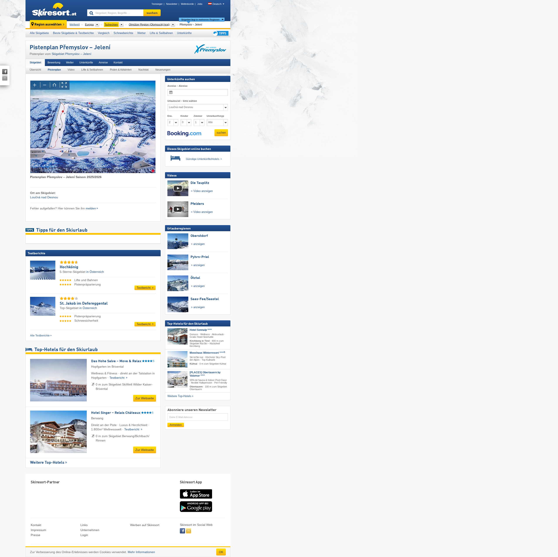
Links (84, 525)
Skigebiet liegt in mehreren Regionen (200, 19)
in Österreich (95, 271)
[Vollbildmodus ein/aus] (65, 85)
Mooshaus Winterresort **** (207, 352)
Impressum (38, 530)
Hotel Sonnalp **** (201, 329)
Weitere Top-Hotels (47, 463)
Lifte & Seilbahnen (161, 33)
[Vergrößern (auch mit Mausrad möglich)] (35, 85)
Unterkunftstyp (215, 116)
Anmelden (176, 424)
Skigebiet (35, 62)
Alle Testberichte (40, 335)
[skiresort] (54, 10)
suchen (221, 132)
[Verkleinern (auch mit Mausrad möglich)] (45, 85)
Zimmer (198, 116)
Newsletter (171, 4)
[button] (184, 133)
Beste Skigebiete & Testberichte (73, 33)
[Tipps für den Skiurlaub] (220, 33)
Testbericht (144, 287)
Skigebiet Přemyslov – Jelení (71, 54)
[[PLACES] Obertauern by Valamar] (177, 379)
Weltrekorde (187, 4)
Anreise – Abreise (177, 86)
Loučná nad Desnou (44, 197)
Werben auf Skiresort (144, 525)
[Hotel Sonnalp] (177, 336)
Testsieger (157, 4)
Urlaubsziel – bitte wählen (182, 101)
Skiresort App (191, 482)
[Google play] (196, 511)
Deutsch (217, 4)
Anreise (103, 62)
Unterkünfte (184, 33)
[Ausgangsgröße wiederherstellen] (55, 85)
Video (71, 69)
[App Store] (196, 499)
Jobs (199, 4)
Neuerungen (162, 69)
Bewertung (54, 62)
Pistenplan (54, 69)
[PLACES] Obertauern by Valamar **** (205, 374)
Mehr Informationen (141, 552)
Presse (35, 535)
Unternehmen (89, 530)
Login (84, 535)
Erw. (169, 116)
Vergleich (103, 33)
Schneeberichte (123, 33)
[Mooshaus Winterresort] (177, 359)
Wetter (141, 33)
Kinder (184, 116)
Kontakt (118, 62)
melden (91, 208)
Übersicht (35, 69)
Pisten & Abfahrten (121, 69)
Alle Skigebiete (39, 33)
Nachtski (143, 69)
